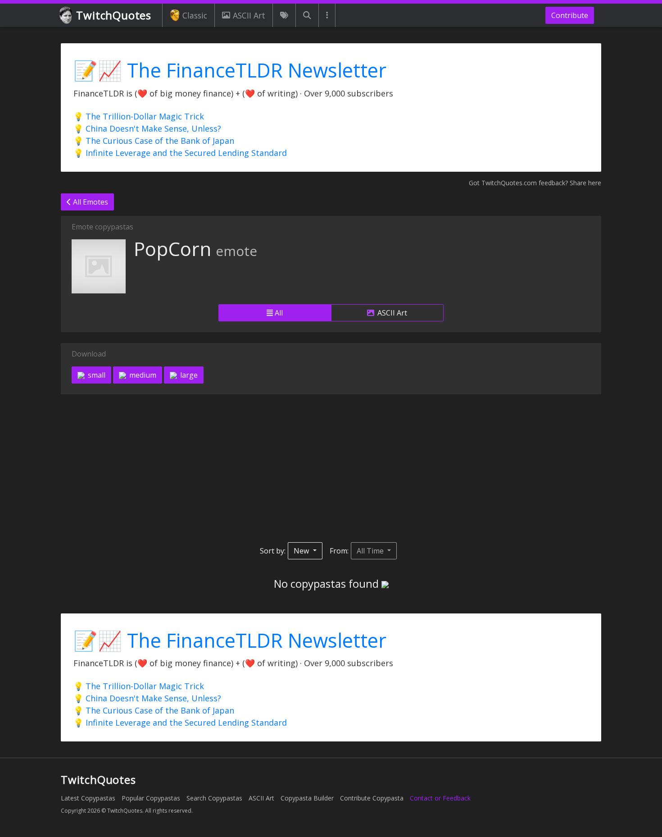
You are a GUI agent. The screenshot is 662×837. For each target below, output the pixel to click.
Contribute (569, 15)
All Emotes (89, 202)
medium (141, 375)
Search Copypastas (214, 798)
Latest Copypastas (88, 798)
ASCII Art (249, 15)
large (188, 375)
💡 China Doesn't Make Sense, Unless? (147, 128)
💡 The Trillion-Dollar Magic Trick (138, 116)
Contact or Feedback (440, 798)
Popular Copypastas (151, 798)
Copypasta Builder (307, 798)
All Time (371, 551)
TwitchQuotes (113, 15)
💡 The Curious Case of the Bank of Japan (153, 140)
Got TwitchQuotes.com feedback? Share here (535, 182)
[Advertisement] (331, 468)
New (302, 551)
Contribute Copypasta (372, 798)
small (95, 375)
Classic (194, 15)
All (278, 313)
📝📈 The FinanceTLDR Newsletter (229, 70)
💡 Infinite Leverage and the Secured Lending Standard (180, 152)
